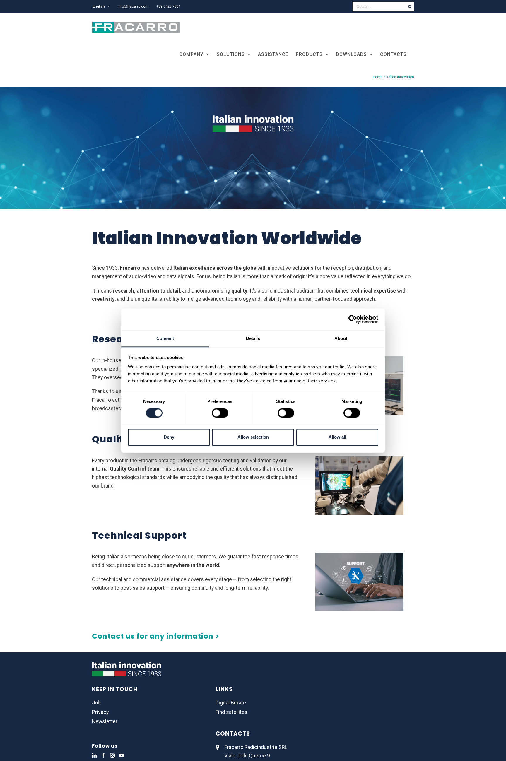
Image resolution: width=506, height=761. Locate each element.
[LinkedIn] (94, 755)
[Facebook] (103, 755)
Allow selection (253, 437)
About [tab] (340, 338)
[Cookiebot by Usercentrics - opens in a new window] (352, 319)
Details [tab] (253, 338)
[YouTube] (121, 755)
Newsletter (104, 721)
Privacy (100, 712)
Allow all (337, 437)
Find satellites (231, 712)
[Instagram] (112, 755)
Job (96, 703)
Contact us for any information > (155, 636)
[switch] (220, 413)
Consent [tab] (165, 338)
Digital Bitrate (231, 703)
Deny (169, 437)
